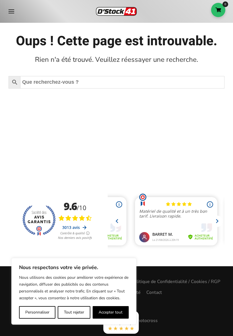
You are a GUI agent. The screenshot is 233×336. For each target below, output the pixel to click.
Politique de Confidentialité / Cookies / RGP (175, 281)
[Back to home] (116, 11)
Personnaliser (37, 312)
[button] (11, 11)
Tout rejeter (74, 312)
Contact (154, 292)
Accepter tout (110, 312)
